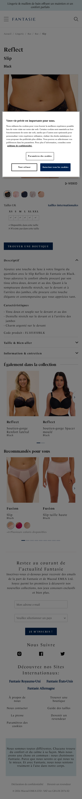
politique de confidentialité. (19, 146)
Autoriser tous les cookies (55, 167)
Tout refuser (24, 167)
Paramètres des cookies (40, 156)
